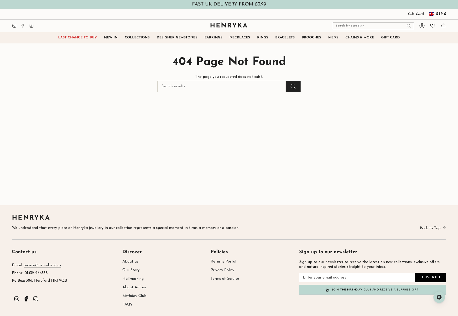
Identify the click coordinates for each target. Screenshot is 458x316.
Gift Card (416, 14)
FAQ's (127, 304)
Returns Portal (223, 261)
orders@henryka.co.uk (42, 265)
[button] (137, 37)
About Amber (134, 287)
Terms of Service (225, 279)
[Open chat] (439, 297)
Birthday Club (134, 296)
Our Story (131, 270)
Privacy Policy (222, 270)
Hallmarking (133, 279)
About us (130, 261)
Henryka (31, 218)
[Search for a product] (293, 86)
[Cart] (443, 26)
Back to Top (430, 228)
